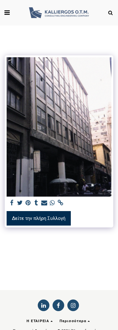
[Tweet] (20, 203)
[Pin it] (28, 203)
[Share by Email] (44, 203)
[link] (60, 203)
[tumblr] (36, 203)
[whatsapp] (52, 203)
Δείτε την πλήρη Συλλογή (38, 218)
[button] (7, 13)
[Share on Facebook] (11, 203)
